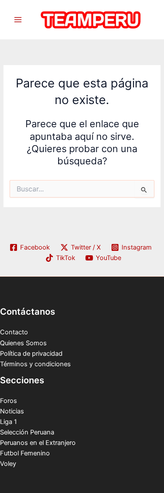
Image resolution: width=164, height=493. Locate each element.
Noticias (12, 411)
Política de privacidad (31, 354)
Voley (8, 464)
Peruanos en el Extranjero (38, 443)
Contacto (14, 332)
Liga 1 (8, 422)
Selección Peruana (27, 432)
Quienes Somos (23, 343)
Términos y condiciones (35, 364)
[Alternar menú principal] (18, 19)
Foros (8, 401)
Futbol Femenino (25, 453)
